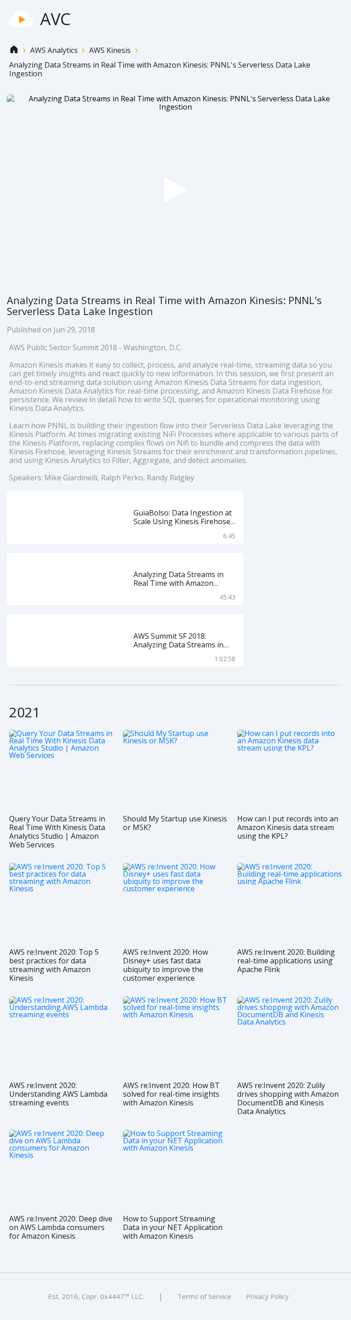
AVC (55, 19)
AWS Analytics (54, 50)
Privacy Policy (267, 1296)
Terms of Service (204, 1296)
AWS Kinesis (110, 50)
